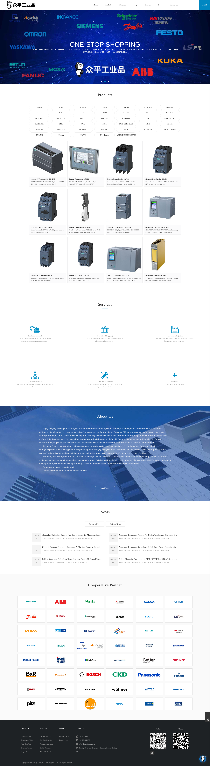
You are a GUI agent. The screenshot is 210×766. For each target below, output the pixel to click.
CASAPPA (126, 118)
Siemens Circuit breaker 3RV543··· (157, 179)
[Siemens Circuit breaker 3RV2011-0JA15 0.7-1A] (47, 207)
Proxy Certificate (26, 744)
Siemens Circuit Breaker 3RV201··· (119, 179)
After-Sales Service (46, 752)
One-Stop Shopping (46, 740)
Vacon (126, 129)
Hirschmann (61, 129)
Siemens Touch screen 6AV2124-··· (80, 179)
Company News (94, 524)
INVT (148, 124)
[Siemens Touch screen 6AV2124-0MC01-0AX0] (86, 159)
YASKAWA (39, 118)
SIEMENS (39, 107)
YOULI (83, 118)
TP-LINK (39, 135)
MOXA (104, 113)
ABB (61, 107)
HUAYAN (83, 129)
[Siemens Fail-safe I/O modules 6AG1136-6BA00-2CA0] (162, 255)
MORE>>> (105, 488)
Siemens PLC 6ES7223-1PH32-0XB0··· (120, 227)
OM (148, 118)
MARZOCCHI (169, 118)
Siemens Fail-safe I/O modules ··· (156, 275)
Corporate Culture (26, 748)
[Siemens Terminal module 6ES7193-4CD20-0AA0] (86, 207)
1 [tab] (101, 81)
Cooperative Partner (27, 752)
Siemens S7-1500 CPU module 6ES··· (157, 227)
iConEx (169, 124)
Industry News (115, 524)
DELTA (104, 107)
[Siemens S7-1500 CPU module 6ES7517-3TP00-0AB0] (162, 207)
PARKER (169, 113)
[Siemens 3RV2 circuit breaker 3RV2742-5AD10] (47, 255)
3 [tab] (108, 81)
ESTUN (126, 113)
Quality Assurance (45, 748)
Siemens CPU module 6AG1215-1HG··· (44, 179)
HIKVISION (61, 118)
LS (83, 113)
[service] (207, 719)
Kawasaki (104, 129)
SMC (61, 124)
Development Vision (27, 740)
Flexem (61, 135)
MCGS (126, 107)
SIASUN (83, 135)
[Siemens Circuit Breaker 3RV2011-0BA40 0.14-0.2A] (124, 159)
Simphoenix (39, 113)
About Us (122, 5)
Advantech (148, 107)
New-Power (104, 135)
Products (108, 5)
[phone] (207, 714)
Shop (135, 5)
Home (96, 5)
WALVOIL (104, 118)
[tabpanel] (105, 47)
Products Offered (45, 736)
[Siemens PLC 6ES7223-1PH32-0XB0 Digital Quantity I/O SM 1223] (124, 207)
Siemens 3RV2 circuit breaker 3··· (42, 275)
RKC (148, 113)
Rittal (61, 113)
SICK (83, 124)
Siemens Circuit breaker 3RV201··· (42, 227)
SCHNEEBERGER (126, 124)
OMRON (169, 107)
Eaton (104, 124)
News (160, 5)
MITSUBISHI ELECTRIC (126, 135)
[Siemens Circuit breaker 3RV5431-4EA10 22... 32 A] (162, 159)
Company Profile (26, 736)
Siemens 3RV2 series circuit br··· (80, 275)
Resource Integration (46, 744)
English (204, 5)
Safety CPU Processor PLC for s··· (118, 275)
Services (148, 5)
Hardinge (39, 129)
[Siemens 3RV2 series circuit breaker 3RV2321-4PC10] (86, 255)
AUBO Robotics (170, 129)
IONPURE (148, 129)
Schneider (82, 107)
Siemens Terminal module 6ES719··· (81, 227)
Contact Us (174, 5)
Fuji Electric (39, 124)
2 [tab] (105, 81)
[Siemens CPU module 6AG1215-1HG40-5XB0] (47, 159)
